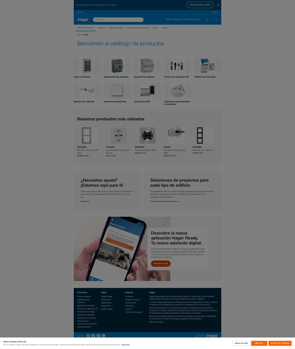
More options (241, 343)
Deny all (259, 343)
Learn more (125, 345)
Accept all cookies (280, 343)
